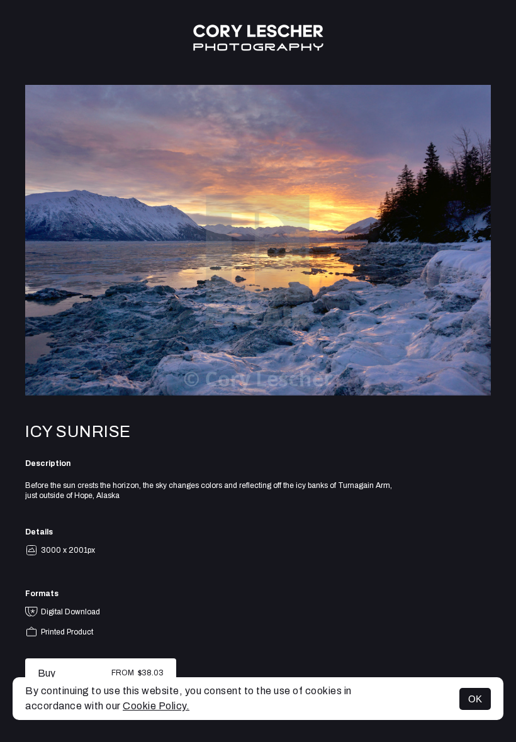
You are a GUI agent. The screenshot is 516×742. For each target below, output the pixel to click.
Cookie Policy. (156, 705)
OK (475, 699)
